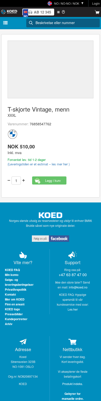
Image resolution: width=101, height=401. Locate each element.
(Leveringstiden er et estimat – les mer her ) (39, 164)
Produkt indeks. (72, 384)
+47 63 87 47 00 (73, 274)
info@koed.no (78, 287)
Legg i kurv (53, 180)
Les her (73, 309)
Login (96, 3)
